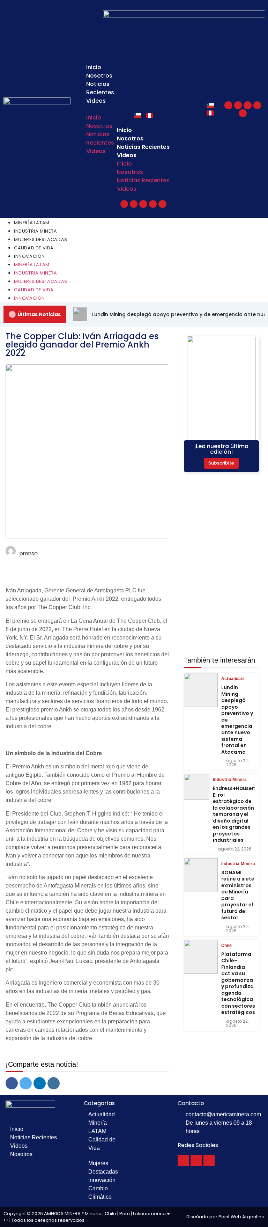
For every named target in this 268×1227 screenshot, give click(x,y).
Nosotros (99, 76)
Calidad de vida (34, 248)
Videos (96, 101)
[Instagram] (257, 105)
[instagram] (53, 1083)
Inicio (93, 67)
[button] (84, 109)
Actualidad (232, 679)
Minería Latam (32, 223)
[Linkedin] (242, 113)
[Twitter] (238, 105)
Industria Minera (35, 231)
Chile (226, 945)
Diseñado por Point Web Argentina (225, 1217)
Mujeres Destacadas (40, 239)
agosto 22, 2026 (237, 763)
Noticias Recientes (100, 88)
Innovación (29, 256)
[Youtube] (247, 105)
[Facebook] (228, 105)
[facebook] (12, 1083)
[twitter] (26, 1083)
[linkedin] (40, 1083)
